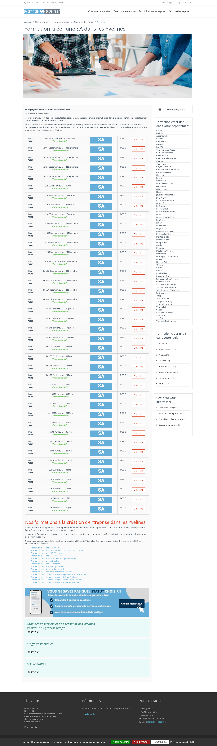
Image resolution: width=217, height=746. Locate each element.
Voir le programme (176, 109)
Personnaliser (160, 742)
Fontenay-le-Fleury (164, 183)
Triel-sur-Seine (162, 298)
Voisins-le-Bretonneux (166, 321)
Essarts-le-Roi (162, 180)
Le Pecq (159, 214)
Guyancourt (161, 189)
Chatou (159, 161)
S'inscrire (138, 139)
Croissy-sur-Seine (163, 172)
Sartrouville (161, 293)
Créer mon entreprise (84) (170, 407)
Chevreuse (161, 164)
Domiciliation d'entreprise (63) (172, 419)
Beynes (159, 138)
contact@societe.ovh (156, 721)
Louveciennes (162, 225)
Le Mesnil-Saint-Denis (165, 211)
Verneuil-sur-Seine (164, 304)
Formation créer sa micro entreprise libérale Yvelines (54, 577)
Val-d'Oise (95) (165, 383)
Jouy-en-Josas (162, 197)
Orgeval (159, 265)
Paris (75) (163, 343)
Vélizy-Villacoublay (164, 301)
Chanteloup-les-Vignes (166, 158)
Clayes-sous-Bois (163, 166)
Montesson (161, 253)
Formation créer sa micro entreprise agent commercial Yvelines (58, 574)
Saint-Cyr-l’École (163, 281)
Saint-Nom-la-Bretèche (166, 287)
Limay (159, 222)
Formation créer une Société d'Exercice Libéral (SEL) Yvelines (57, 550)
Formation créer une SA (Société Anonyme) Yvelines (53, 558)
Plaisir (158, 267)
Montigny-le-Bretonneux (167, 256)
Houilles (159, 192)
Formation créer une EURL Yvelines (46, 553)
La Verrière (161, 203)
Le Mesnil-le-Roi (163, 208)
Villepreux (160, 315)
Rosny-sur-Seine (163, 276)
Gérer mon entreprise (125, 11)
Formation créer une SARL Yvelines (46, 547)
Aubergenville (162, 135)
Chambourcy (162, 155)
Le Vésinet (160, 220)
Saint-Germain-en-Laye (166, 284)
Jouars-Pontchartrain (165, 194)
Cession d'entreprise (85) (169, 425)
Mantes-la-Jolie (162, 236)
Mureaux (160, 259)
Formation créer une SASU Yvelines (46, 555)
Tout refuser (141, 742)
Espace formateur (185, 2)
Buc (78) (159, 147)
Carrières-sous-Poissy (165, 150)
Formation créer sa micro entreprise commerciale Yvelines (56, 579)
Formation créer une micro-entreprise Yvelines (51, 571)
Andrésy (160, 133)
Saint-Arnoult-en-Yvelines (167, 279)
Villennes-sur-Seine (164, 312)
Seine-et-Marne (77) (167, 349)
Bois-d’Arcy (161, 141)
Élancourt (160, 175)
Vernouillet (161, 307)
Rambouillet (161, 273)
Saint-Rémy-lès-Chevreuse (167, 290)
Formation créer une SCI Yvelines (45, 563)
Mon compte (167, 2)
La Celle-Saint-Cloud (165, 200)
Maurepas (160, 248)
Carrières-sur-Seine (164, 152)
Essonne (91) (164, 360)
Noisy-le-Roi (161, 262)
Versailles (160, 309)
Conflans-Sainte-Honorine (167, 169)
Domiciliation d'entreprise (152, 11)
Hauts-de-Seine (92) (167, 366)
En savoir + (34, 632)
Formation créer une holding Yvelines (47, 566)
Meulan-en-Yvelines (164, 251)
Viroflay (159, 318)
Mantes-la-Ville (162, 239)
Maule (159, 245)
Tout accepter (121, 742)
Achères (159, 130)
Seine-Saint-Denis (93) (168, 372)
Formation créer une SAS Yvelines (45, 561)
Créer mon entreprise (99, 11)
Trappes (159, 295)
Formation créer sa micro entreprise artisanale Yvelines (55, 582)
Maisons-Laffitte (163, 234)
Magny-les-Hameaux (165, 231)
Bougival (160, 144)
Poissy (159, 270)
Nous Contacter (89, 714)
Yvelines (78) (164, 355)
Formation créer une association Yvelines (49, 569)
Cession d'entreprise (179, 11)
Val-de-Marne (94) (166, 378)
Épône (159, 178)
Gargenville (161, 186)
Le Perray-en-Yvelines (165, 217)
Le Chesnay (161, 206)
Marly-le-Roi (161, 242)
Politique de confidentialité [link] (182, 742)
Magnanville (161, 228)
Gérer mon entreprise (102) (170, 413)
